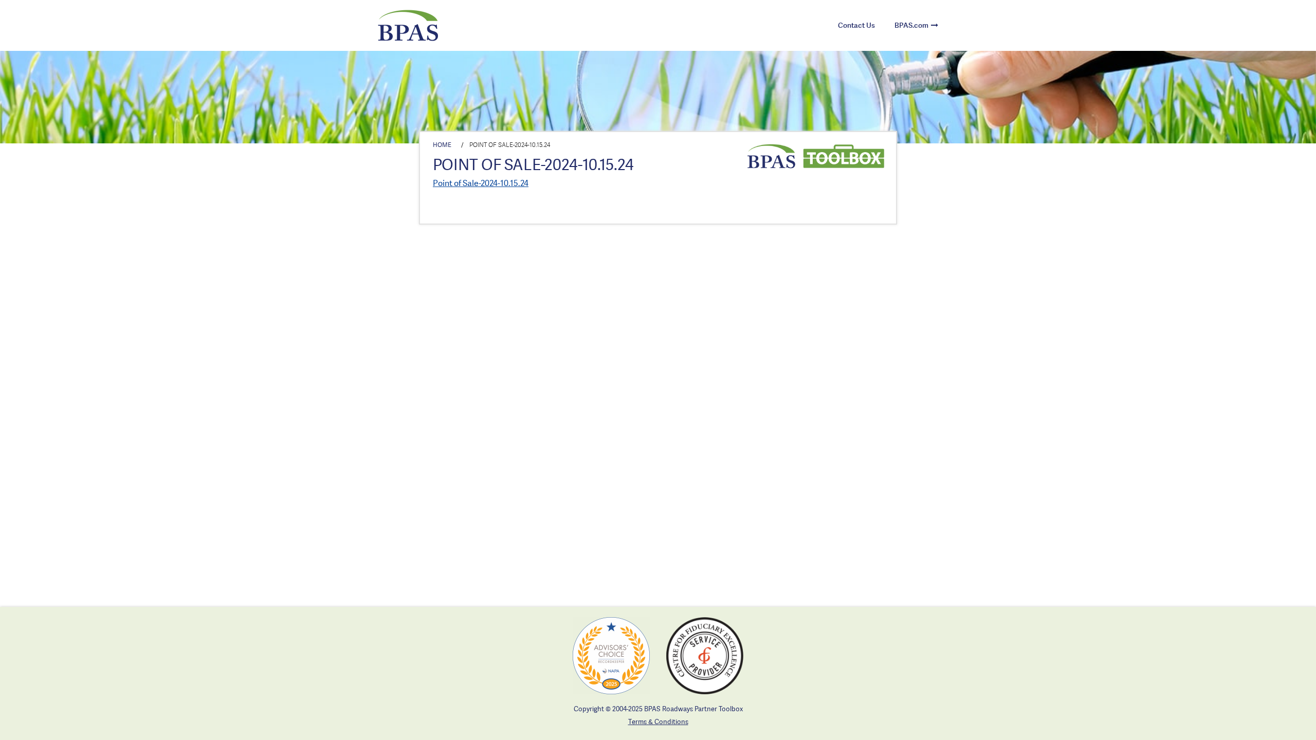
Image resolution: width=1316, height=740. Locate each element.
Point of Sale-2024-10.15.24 (480, 183)
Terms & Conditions (658, 721)
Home (442, 144)
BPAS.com (911, 25)
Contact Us (856, 25)
